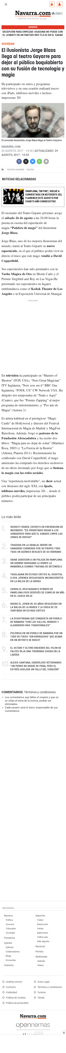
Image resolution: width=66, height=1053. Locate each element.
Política (9, 920)
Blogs (8, 956)
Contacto (11, 987)
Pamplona (9, 937)
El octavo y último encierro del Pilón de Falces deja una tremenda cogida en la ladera (35, 651)
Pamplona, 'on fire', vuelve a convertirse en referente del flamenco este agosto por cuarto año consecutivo (43, 196)
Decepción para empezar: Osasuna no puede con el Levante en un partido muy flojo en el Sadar (33, 33)
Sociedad (10, 933)
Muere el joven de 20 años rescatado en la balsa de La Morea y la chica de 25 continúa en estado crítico (36, 607)
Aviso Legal (43, 981)
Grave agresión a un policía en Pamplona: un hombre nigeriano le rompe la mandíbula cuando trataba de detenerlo (36, 563)
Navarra (8, 915)
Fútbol (40, 920)
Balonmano (42, 933)
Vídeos (40, 965)
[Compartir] (19, 161)
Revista (39, 951)
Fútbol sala (42, 937)
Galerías (41, 961)
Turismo (41, 992)
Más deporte (43, 941)
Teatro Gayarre (15, 169)
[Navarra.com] (33, 13)
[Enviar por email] (46, 161)
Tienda (41, 997)
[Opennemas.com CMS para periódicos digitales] (33, 1028)
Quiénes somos (14, 981)
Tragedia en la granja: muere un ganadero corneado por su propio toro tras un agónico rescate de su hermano (35, 548)
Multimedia (41, 956)
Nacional (40, 946)
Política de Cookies (16, 997)
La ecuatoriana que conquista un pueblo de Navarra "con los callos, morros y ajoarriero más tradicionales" (36, 622)
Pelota (40, 928)
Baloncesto (42, 924)
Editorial (9, 947)
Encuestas (11, 960)
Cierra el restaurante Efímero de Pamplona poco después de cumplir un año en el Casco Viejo (37, 592)
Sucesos (10, 924)
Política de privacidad (17, 1003)
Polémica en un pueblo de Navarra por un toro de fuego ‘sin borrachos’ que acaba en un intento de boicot (36, 636)
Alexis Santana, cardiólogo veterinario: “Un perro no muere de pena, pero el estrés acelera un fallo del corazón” (36, 666)
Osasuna (9, 965)
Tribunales (11, 928)
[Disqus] (32, 762)
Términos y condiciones (40, 692)
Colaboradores (13, 951)
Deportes (40, 915)
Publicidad (11, 992)
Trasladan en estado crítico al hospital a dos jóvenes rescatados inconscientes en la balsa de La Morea (36, 578)
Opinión (8, 943)
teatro (30, 169)
